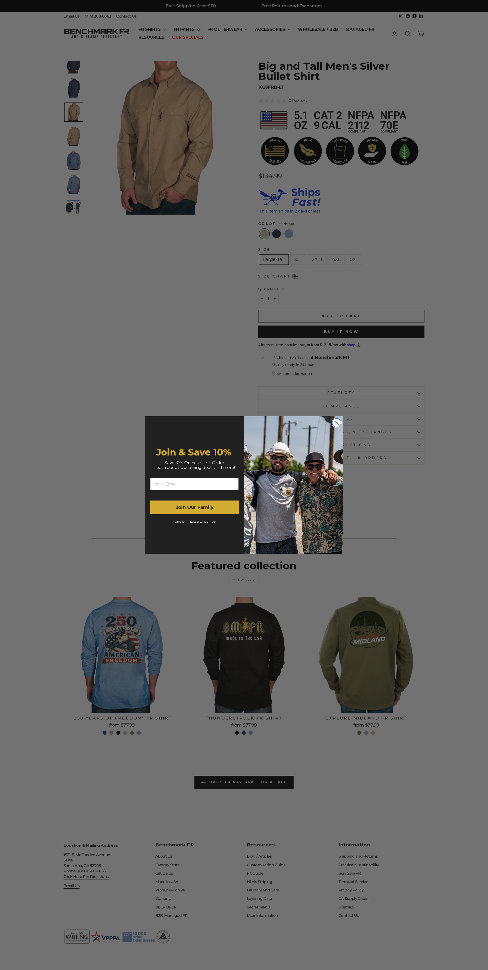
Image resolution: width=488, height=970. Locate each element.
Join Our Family (195, 507)
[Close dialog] (336, 422)
